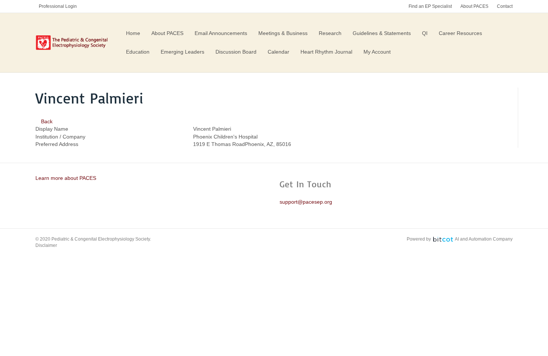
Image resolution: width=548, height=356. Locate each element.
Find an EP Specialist (430, 6)
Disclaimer (46, 245)
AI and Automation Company (484, 239)
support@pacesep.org (306, 202)
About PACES (474, 6)
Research (330, 33)
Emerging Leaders (182, 52)
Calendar (278, 52)
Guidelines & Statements (382, 33)
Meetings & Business (283, 33)
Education (137, 52)
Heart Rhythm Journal (326, 52)
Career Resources (460, 33)
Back (46, 121)
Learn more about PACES (65, 178)
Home (133, 33)
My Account (377, 52)
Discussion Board (235, 52)
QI (425, 33)
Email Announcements (221, 33)
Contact (505, 6)
